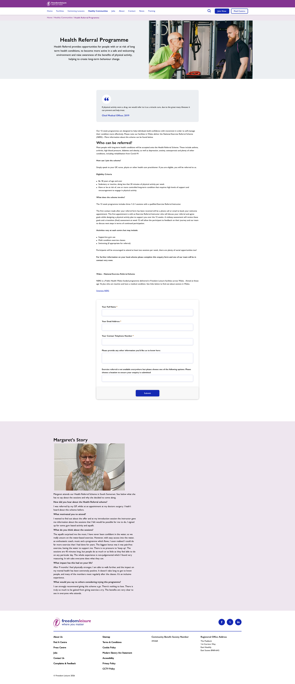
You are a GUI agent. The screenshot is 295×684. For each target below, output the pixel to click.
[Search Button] (209, 11)
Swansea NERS (102, 291)
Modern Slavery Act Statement (117, 652)
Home (49, 17)
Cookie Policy (109, 647)
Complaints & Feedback (64, 663)
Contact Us (58, 658)
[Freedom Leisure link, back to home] (56, 3)
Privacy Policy (109, 663)
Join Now (222, 11)
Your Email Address (111, 321)
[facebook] (221, 622)
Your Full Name (109, 307)
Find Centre (239, 11)
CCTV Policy (109, 668)
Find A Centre (60, 642)
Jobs (55, 652)
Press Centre (59, 647)
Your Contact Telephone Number (118, 336)
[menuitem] (49, 11)
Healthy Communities (63, 17)
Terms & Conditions (112, 642)
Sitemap (106, 636)
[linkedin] (238, 622)
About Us (58, 636)
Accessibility (108, 658)
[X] (230, 622)
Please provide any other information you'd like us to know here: (131, 350)
